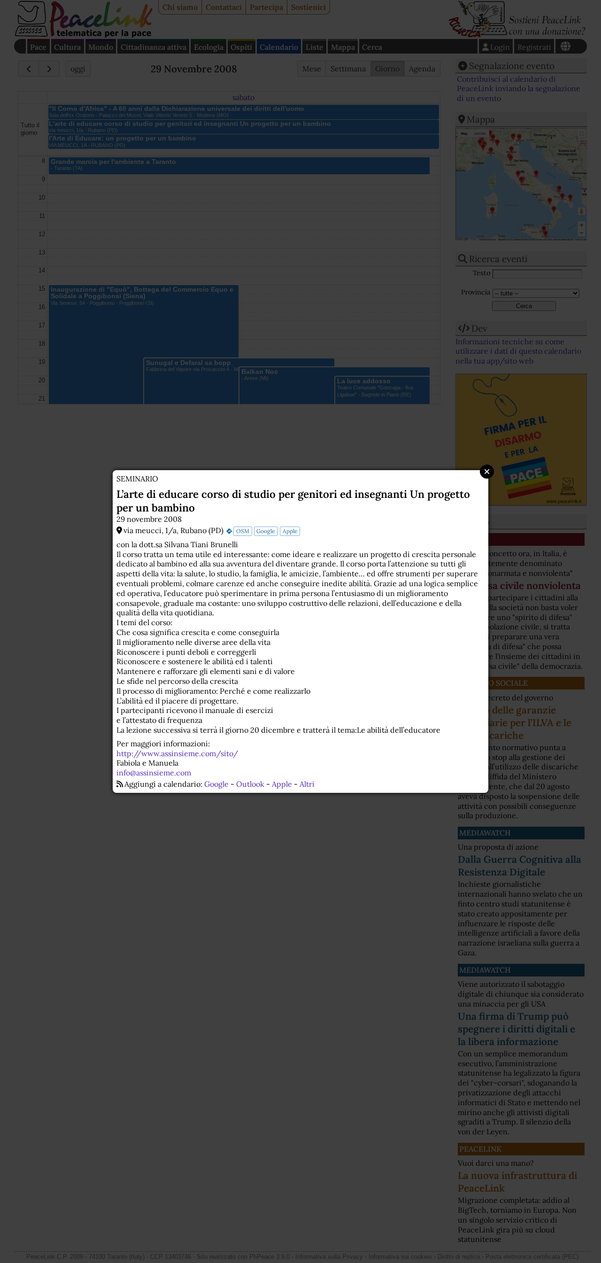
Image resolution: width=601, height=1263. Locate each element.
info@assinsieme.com (153, 772)
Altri (307, 784)
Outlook (250, 784)
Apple (290, 531)
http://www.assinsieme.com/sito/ (177, 753)
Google (265, 531)
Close (487, 472)
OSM (242, 531)
